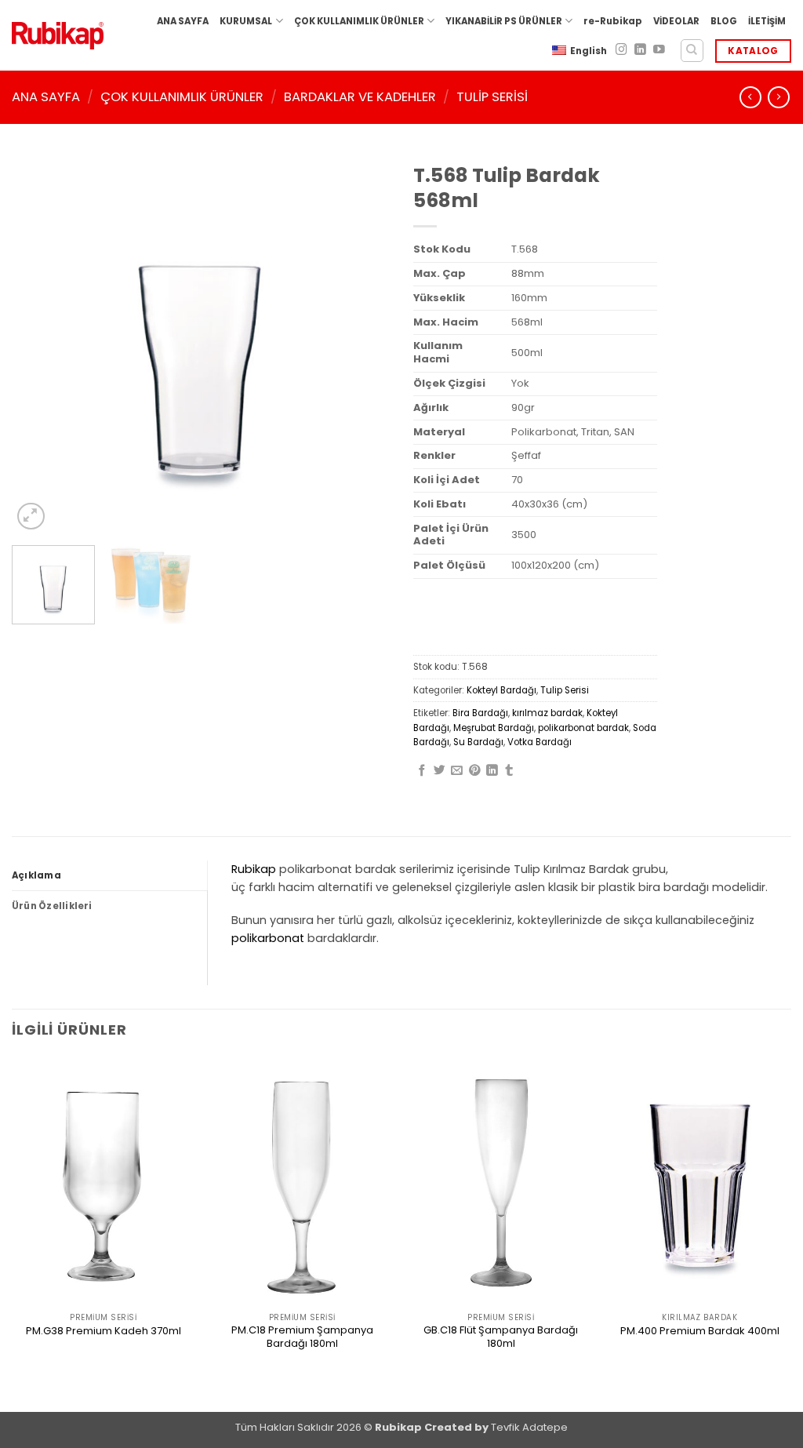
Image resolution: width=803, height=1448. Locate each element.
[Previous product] (779, 97)
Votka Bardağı (539, 742)
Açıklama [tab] (36, 875)
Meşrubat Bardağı (493, 728)
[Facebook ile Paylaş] (422, 771)
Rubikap (253, 869)
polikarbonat (267, 938)
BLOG (723, 21)
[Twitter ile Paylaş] (439, 771)
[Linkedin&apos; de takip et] (640, 50)
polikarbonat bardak (583, 728)
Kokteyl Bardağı (501, 690)
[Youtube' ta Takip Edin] (659, 50)
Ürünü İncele (103, 1358)
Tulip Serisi (492, 97)
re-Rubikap (612, 21)
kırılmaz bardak (547, 713)
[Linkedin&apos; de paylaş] (492, 771)
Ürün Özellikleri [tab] (52, 906)
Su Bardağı (478, 742)
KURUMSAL (246, 21)
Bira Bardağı (480, 713)
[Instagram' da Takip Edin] (621, 50)
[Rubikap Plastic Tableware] (58, 35)
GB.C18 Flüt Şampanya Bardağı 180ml (500, 1337)
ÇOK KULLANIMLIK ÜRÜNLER (359, 21)
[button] (31, 516)
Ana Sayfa (46, 97)
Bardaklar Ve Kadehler (360, 97)
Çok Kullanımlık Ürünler (181, 97)
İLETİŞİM (767, 21)
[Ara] (692, 50)
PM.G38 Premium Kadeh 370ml (103, 1331)
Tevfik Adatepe (529, 1427)
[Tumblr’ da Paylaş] (509, 771)
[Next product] (750, 97)
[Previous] (39, 344)
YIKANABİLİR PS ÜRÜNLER (503, 21)
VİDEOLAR (676, 21)
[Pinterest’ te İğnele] (475, 771)
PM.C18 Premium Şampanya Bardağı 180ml (302, 1337)
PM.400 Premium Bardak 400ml (699, 1331)
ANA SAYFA (183, 21)
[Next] (362, 344)
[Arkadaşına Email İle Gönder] (457, 771)
